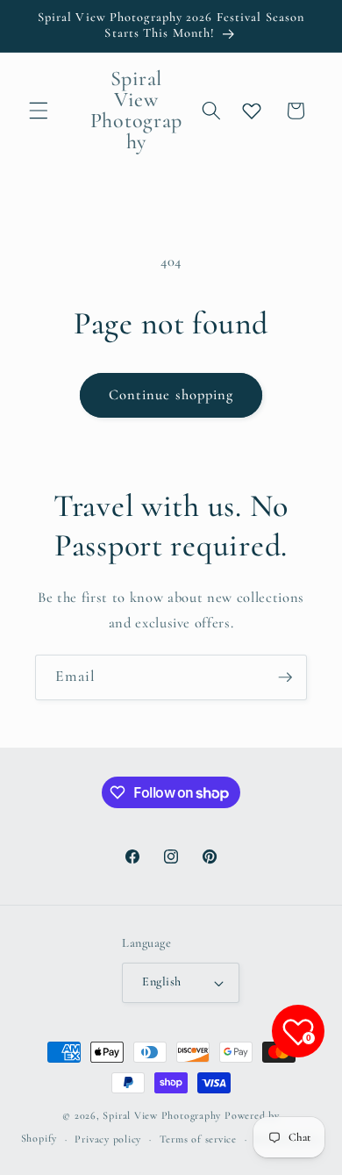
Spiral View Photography (162, 1115)
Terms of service (198, 1139)
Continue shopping (171, 395)
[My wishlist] (251, 110)
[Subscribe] (285, 677)
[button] (39, 111)
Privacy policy (108, 1139)
